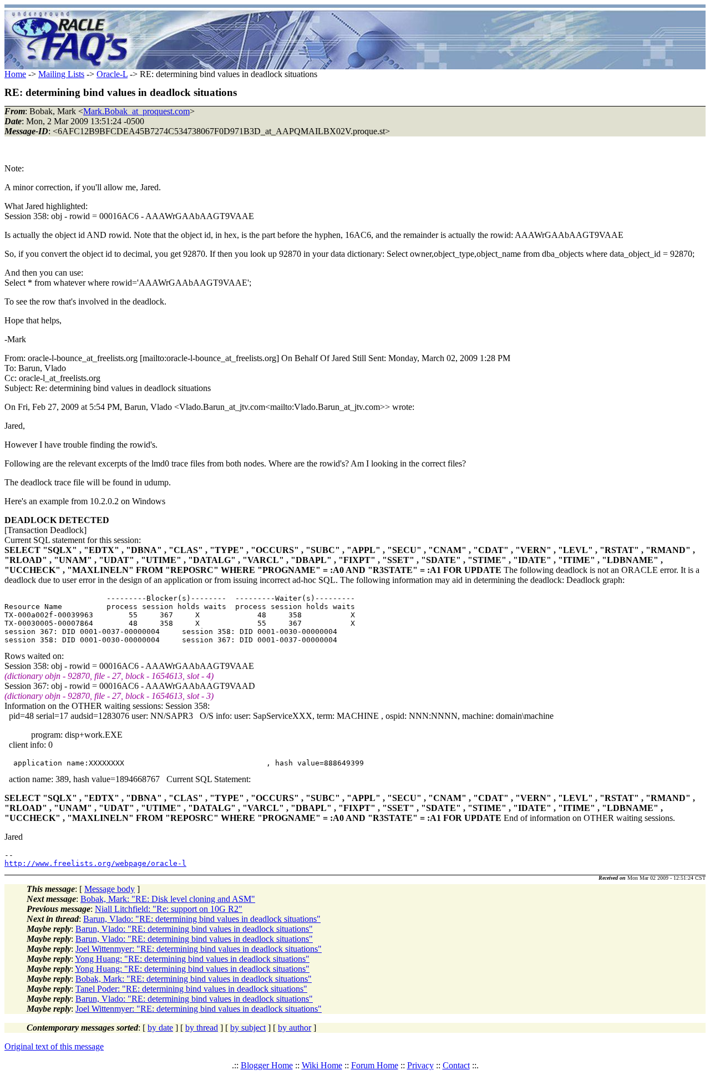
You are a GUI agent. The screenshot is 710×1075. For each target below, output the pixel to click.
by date (160, 1027)
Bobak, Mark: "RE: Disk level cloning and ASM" (167, 899)
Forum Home (374, 1065)
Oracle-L (112, 74)
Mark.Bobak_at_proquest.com (136, 111)
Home (15, 74)
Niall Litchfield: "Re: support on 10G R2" (168, 909)
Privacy (420, 1065)
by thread (201, 1027)
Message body (109, 889)
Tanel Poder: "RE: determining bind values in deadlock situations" (191, 988)
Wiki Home (322, 1065)
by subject (248, 1027)
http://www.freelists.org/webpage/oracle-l (95, 863)
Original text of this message (54, 1046)
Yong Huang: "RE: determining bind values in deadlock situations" (192, 959)
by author (294, 1027)
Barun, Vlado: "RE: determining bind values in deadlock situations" (202, 919)
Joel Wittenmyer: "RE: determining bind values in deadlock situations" (198, 949)
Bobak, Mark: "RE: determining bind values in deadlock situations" (193, 978)
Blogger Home (267, 1065)
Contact (456, 1065)
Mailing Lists (61, 74)
